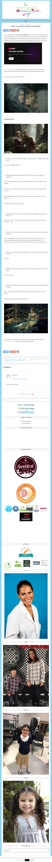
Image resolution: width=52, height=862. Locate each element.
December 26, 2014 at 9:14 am (19, 379)
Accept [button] (27, 860)
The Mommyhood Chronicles (26, 10)
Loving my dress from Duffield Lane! (38, 359)
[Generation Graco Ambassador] (8, 511)
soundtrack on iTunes (10, 341)
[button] (26, 21)
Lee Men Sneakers (26, 423)
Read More (32, 860)
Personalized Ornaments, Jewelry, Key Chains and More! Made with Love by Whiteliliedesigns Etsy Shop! (15, 360)
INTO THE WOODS (9, 69)
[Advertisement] (26, 531)
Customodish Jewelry (26, 421)
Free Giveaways (45, 565)
